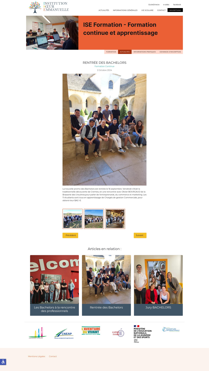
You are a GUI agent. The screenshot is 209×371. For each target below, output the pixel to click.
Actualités (104, 10)
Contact (161, 10)
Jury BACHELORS (158, 307)
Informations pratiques (145, 52)
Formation (111, 52)
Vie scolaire (147, 10)
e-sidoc (166, 5)
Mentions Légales (36, 356)
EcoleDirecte (154, 5)
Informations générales (125, 10)
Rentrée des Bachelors (106, 307)
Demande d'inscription (170, 52)
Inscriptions (175, 10)
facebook (177, 5)
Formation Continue (104, 66)
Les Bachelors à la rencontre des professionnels (54, 309)
